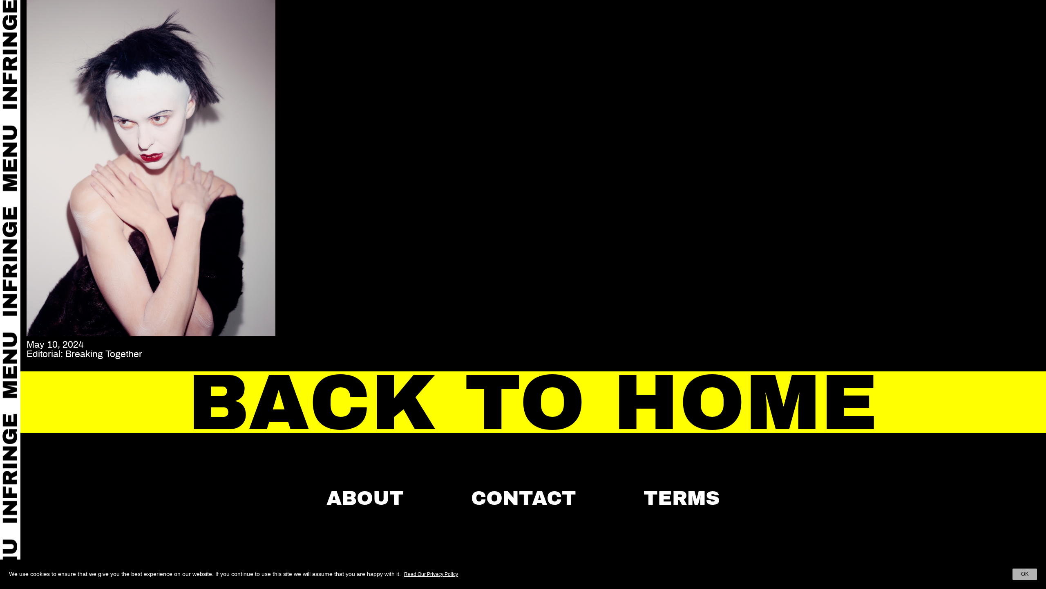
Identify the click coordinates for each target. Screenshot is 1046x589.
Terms (682, 498)
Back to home (533, 403)
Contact (523, 498)
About (365, 498)
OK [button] (1025, 574)
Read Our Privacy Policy (431, 574)
